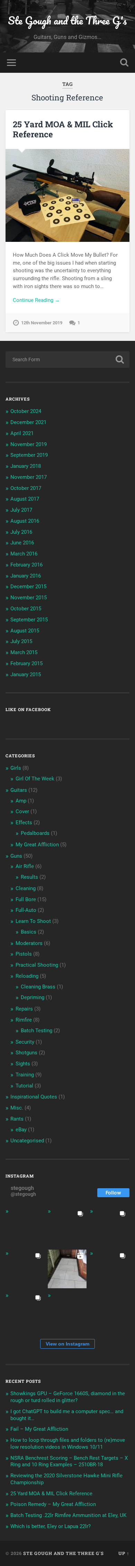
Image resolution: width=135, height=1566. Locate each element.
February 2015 (26, 663)
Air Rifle (25, 866)
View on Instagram (67, 1344)
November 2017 (28, 477)
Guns (16, 856)
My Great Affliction (37, 844)
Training (25, 1075)
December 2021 (28, 422)
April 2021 (22, 433)
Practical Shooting (37, 965)
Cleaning (26, 888)
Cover (22, 811)
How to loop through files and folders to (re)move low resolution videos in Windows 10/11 (67, 1443)
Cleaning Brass (38, 987)
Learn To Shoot (33, 921)
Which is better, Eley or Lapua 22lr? (50, 1526)
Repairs (24, 1009)
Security (25, 1042)
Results (29, 877)
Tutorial (24, 1086)
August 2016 (24, 521)
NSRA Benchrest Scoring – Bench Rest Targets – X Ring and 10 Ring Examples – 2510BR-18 (69, 1461)
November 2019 (28, 444)
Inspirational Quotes (33, 1097)
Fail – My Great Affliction (39, 1429)
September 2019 (29, 455)
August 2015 (24, 631)
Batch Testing (36, 1030)
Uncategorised (27, 1140)
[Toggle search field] (124, 62)
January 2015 (25, 674)
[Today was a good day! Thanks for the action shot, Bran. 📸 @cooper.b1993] (25, 1311)
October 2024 (25, 411)
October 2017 (25, 488)
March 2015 (23, 652)
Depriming (32, 997)
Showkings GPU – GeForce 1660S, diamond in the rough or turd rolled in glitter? (67, 1397)
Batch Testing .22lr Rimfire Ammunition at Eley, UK (68, 1515)
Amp (21, 801)
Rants (17, 1119)
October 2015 (25, 608)
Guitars (18, 790)
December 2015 (28, 586)
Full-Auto (26, 910)
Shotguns (26, 1053)
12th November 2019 (41, 322)
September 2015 (29, 620)
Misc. (16, 1108)
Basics (28, 932)
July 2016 (21, 532)
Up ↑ (123, 1553)
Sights (23, 1064)
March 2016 (23, 554)
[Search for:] (68, 359)
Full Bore (26, 899)
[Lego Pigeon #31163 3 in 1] (25, 1227)
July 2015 (21, 641)
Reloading (27, 976)
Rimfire (24, 1020)
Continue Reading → (36, 300)
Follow (113, 1192)
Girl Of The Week (35, 779)
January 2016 (25, 576)
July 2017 (21, 510)
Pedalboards (35, 833)
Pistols (24, 954)
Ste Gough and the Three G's (67, 20)
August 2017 (24, 499)
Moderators (29, 943)
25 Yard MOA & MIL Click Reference (63, 129)
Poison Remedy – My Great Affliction (53, 1504)
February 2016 (26, 565)
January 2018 (25, 466)
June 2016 (22, 543)
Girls (15, 768)
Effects (24, 822)
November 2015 (28, 597)
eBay (21, 1129)
